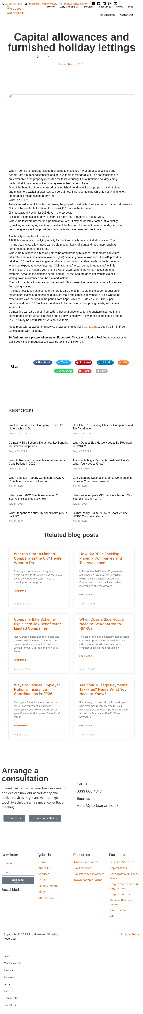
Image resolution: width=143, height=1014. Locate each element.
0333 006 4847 (89, 791)
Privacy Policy (130, 934)
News (119, 6)
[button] (42, 362)
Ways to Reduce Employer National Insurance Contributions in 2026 (37, 689)
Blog (130, 6)
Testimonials (107, 14)
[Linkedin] (13, 898)
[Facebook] (5, 898)
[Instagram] (20, 898)
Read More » (21, 590)
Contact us (90, 326)
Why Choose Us (69, 6)
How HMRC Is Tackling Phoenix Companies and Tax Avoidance (100, 558)
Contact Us (126, 14)
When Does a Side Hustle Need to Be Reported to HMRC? (101, 623)
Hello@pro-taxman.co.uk (97, 805)
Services (89, 6)
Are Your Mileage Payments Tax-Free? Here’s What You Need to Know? (103, 689)
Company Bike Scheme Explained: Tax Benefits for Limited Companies (37, 623)
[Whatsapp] (28, 898)
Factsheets (117, 855)
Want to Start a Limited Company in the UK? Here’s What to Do (38, 558)
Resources (105, 6)
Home (51, 6)
